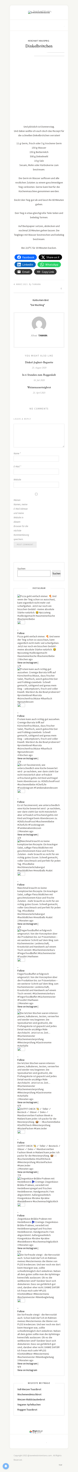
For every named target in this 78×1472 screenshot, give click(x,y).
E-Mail (17, 466)
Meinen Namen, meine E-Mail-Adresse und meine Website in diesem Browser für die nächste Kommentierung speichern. (21, 520)
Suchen (21, 568)
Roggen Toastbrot (27, 1409)
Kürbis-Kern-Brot (40, 300)
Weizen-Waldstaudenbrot (31, 1399)
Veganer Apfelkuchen (29, 1404)
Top (61, 1465)
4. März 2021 (21, 284)
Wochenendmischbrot (29, 1394)
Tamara (36, 284)
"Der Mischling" (37, 305)
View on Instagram (27, 662)
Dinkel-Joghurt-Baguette (39, 362)
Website (17, 479)
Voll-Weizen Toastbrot (29, 1389)
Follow (20, 633)
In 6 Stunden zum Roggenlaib (39, 375)
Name (17, 453)
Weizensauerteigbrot (39, 387)
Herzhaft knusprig (38, 41)
